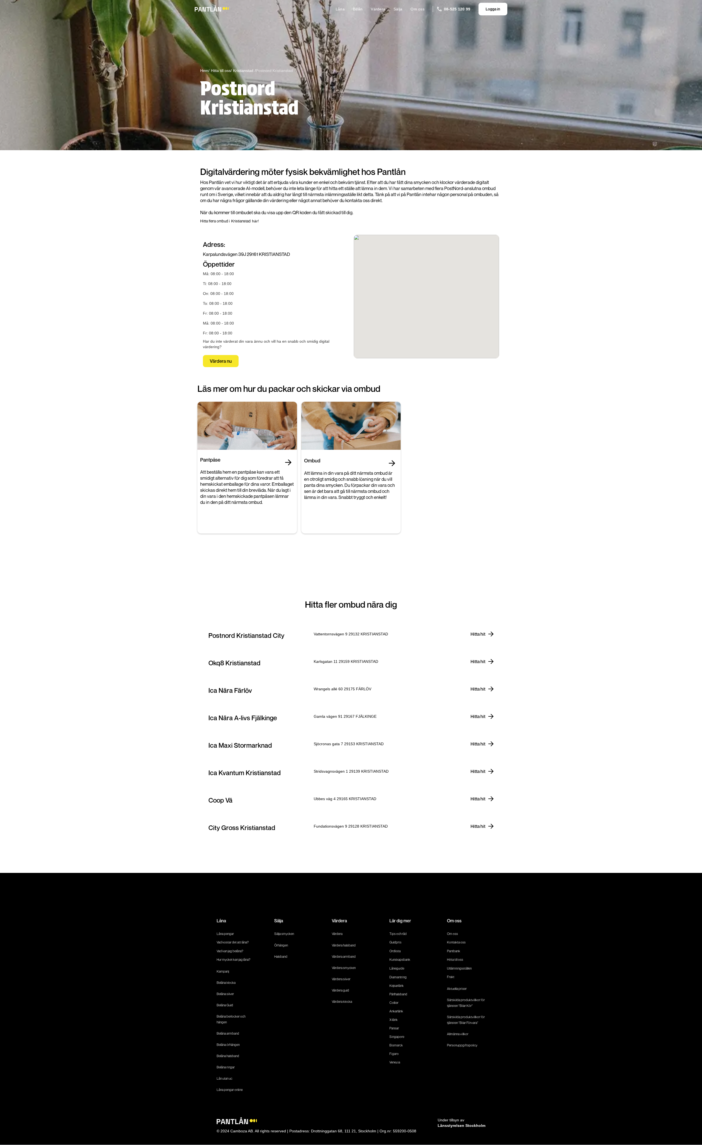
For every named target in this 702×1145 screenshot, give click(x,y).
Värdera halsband (344, 945)
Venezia (394, 1062)
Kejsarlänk (396, 986)
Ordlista (395, 951)
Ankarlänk (396, 1011)
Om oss (417, 9)
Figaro (394, 1054)
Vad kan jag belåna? (230, 951)
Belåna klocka (226, 983)
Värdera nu (221, 361)
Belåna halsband (228, 1056)
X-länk (393, 1020)
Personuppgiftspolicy (462, 1045)
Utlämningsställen (459, 968)
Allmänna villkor (457, 1034)
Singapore (396, 1037)
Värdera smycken (344, 968)
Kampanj (223, 971)
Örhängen (281, 945)
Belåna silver (225, 994)
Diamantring (398, 977)
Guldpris (395, 942)
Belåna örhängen (228, 1045)
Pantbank (453, 951)
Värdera (378, 9)
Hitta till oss (455, 959)
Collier (393, 1003)
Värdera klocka (342, 1001)
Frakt (450, 977)
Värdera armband (344, 956)
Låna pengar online (230, 1090)
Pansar (394, 1028)
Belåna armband (228, 1033)
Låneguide (396, 968)
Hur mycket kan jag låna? (233, 959)
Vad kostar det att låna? (233, 942)
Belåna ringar (226, 1067)
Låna (340, 9)
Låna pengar (225, 934)
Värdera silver (341, 979)
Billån (358, 9)
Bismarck (396, 1045)
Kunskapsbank (399, 959)
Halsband (280, 956)
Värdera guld (340, 990)
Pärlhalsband (398, 994)
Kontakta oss (456, 942)
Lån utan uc (224, 1078)
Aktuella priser (457, 989)
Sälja (398, 9)
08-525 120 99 (457, 9)
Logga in (493, 9)
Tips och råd (398, 934)
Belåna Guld (225, 1005)
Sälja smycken (284, 934)
